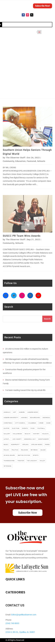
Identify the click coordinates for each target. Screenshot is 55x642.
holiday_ (45, 434)
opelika (25, 444)
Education (20, 161)
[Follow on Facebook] (23, 14)
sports (35, 455)
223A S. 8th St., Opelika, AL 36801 (20, 632)
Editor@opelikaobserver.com (23, 615)
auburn (22, 412)
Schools (41, 161)
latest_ (7, 439)
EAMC (48, 423)
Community (8, 161)
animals (7, 412)
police (6, 450)
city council (20, 423)
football (41, 428)
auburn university (11, 417)
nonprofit (15, 444)
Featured (31, 161)
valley (42, 460)
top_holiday (32, 460)
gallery (7, 434)
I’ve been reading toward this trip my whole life (25, 390)
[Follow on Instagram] (27, 14)
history (36, 434)
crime (41, 423)
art (14, 412)
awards (24, 417)
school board (9, 455)
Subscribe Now (27, 512)
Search (47, 319)
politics (15, 450)
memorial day (30, 439)
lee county (17, 439)
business (46, 417)
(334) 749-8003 (12, 623)
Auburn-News (33, 412)
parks (47, 444)
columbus (32, 423)
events (25, 428)
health (27, 434)
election (15, 428)
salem (43, 450)
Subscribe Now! (42, 6)
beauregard (35, 417)
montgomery (43, 439)
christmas (8, 423)
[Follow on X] (31, 14)
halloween (17, 434)
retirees (34, 450)
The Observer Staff (15, 157)
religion (24, 450)
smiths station (24, 455)
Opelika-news (36, 444)
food (33, 428)
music (6, 444)
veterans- (8, 466)
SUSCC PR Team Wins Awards (21, 235)
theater (20, 460)
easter (6, 428)
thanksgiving (9, 460)
